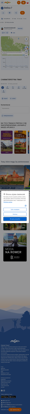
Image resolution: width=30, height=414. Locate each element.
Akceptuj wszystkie (15, 219)
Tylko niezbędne (15, 209)
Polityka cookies (7, 202)
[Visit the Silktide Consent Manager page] (26, 206)
